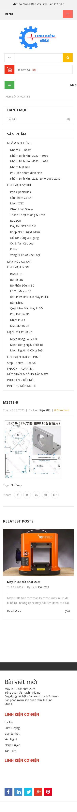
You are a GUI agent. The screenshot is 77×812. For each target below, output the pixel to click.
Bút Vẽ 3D (16, 280)
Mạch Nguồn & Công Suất (26, 350)
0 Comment (61, 410)
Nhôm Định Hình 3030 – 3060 (29, 155)
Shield (8, 704)
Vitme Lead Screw (21, 209)
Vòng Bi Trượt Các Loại (25, 255)
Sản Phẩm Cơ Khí (21, 197)
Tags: (6, 485)
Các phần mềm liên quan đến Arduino (29, 700)
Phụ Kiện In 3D (19, 314)
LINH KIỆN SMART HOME (23, 357)
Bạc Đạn (15, 220)
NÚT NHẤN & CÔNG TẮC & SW (27, 374)
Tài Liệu (12, 119)
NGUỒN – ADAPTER (20, 368)
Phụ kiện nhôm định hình (26, 173)
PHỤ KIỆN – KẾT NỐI (20, 380)
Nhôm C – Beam (21, 150)
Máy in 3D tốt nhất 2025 (23, 582)
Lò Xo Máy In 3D (21, 291)
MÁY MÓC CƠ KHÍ (18, 261)
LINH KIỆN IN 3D (18, 267)
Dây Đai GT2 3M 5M (23, 226)
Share (7, 495)
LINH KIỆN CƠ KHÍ (19, 185)
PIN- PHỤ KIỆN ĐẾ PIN (21, 386)
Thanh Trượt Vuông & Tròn (27, 215)
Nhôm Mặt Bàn (20, 167)
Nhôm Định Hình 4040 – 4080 (29, 161)
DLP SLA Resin (19, 325)
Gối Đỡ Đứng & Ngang (24, 238)
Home (9, 96)
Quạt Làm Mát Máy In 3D (26, 308)
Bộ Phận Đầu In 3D (22, 285)
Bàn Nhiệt (16, 302)
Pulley (14, 249)
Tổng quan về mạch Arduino (22, 692)
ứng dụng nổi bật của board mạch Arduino (32, 696)
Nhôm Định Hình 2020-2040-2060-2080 (35, 178)
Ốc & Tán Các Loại (22, 243)
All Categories (9, 57)
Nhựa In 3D (17, 320)
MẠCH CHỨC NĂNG (20, 332)
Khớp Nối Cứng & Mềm (25, 232)
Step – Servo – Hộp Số (21, 363)
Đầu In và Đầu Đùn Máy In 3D (29, 297)
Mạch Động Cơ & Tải (23, 339)
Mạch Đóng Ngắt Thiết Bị (26, 345)
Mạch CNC (17, 203)
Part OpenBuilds (20, 192)
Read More (14, 611)
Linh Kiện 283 (41, 410)
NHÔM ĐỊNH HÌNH (19, 143)
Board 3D (16, 274)
